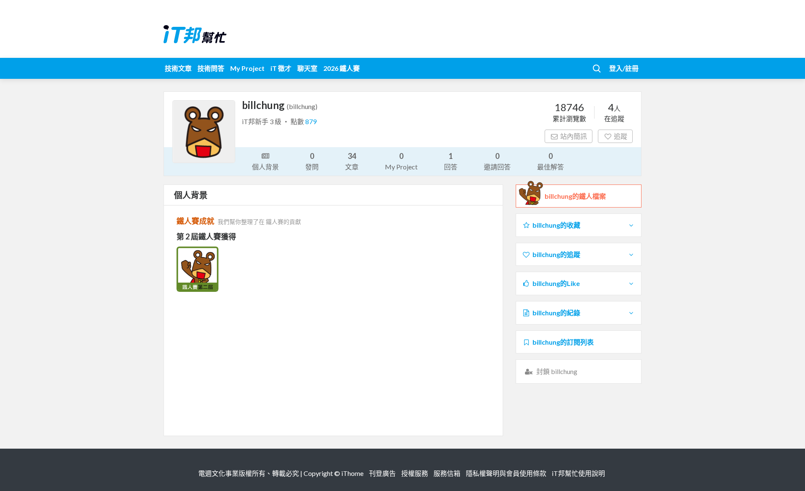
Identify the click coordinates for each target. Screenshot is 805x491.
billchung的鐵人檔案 (575, 196)
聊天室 (307, 68)
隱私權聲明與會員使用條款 (506, 473)
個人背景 (265, 167)
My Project (247, 68)
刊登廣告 (382, 473)
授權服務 (414, 473)
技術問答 (210, 68)
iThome (352, 473)
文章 (351, 161)
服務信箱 (447, 473)
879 (311, 121)
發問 (312, 161)
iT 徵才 (280, 68)
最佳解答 (550, 161)
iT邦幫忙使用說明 (578, 473)
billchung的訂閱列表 (563, 342)
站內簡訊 (573, 136)
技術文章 (178, 68)
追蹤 (620, 136)
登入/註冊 (624, 68)
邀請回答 (497, 161)
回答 (450, 161)
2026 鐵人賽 (341, 68)
